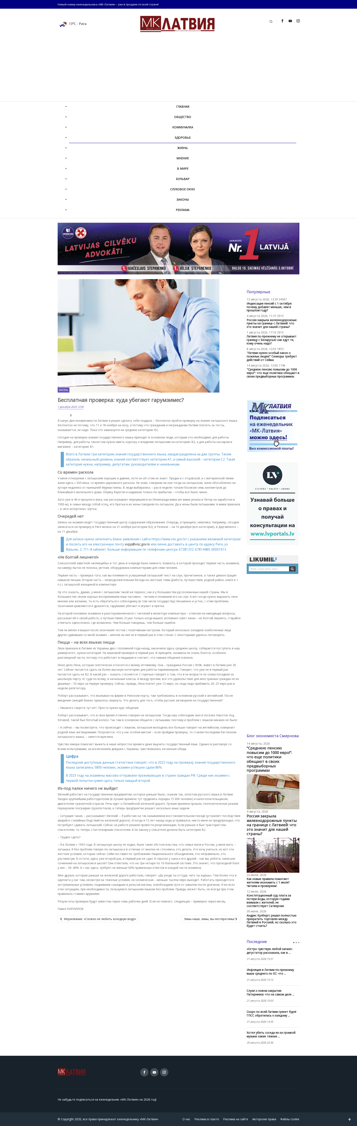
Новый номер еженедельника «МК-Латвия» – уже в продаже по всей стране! (108, 4)
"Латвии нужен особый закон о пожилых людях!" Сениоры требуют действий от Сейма (272, 356)
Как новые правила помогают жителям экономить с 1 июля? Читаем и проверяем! (268, 882)
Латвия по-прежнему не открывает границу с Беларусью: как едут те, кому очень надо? (271, 339)
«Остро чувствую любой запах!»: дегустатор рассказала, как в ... (270, 951)
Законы (183, 199)
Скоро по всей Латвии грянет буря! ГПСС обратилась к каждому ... (271, 1013)
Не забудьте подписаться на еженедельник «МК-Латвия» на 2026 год (107, 1099)
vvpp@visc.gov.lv (137, 544)
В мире (182, 168)
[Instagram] (297, 20)
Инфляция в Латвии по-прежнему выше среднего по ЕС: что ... (270, 971)
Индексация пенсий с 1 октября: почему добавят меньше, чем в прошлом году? (269, 306)
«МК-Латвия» (149, 1119)
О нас (186, 1119)
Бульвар (182, 179)
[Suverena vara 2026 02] (178, 248)
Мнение (182, 158)
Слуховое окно (182, 189)
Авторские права (264, 1119)
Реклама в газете (206, 1119)
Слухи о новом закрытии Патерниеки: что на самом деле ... (270, 992)
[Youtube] (290, 20)
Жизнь (182, 148)
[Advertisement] (178, 70)
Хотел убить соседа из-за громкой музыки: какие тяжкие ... (271, 1034)
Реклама (182, 210)
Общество (182, 117)
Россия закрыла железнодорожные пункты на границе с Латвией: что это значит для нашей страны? (272, 323)
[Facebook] (282, 20)
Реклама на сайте (235, 1119)
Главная (182, 106)
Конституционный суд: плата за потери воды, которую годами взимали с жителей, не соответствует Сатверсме (269, 900)
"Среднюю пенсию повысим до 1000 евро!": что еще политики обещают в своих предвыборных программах (273, 372)
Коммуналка (182, 127)
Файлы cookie (289, 1119)
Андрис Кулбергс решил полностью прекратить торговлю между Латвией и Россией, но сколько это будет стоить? (271, 920)
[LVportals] (272, 503)
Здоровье (183, 137)
